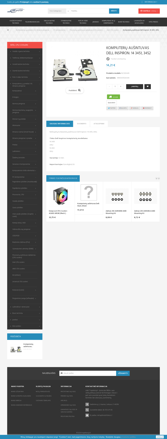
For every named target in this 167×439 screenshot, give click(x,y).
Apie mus (64, 400)
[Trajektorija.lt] (24, 10)
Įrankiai (15, 320)
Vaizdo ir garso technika (20, 51)
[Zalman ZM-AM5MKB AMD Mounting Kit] (117, 196)
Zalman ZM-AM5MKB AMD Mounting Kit (116, 212)
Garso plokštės (17, 207)
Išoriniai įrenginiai (18, 103)
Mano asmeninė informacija (21, 405)
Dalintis (123, 108)
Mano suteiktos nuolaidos (21, 396)
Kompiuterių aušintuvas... (28, 345)
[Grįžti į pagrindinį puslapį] (8, 30)
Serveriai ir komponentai (21, 164)
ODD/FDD (15, 235)
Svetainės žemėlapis (43, 400)
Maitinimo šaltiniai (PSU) (21, 242)
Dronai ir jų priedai (19, 119)
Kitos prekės (16, 326)
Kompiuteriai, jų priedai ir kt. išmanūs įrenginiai (22, 85)
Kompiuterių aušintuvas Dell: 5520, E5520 (88, 205)
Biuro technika (17, 313)
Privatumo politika (67, 416)
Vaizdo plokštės (18, 201)
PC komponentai (18, 177)
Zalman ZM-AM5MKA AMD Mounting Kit (144, 212)
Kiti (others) (16, 275)
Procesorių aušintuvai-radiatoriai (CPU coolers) (23, 256)
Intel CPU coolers (18, 262)
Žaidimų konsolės (18, 157)
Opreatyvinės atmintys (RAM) (22, 248)
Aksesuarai (16, 125)
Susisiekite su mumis (44, 396)
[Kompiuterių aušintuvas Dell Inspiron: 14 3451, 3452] (16, 349)
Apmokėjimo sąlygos (68, 405)
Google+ (135, 108)
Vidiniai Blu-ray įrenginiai (21, 229)
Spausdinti (111, 103)
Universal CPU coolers (20, 281)
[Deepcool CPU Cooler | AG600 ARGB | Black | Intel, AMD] (60, 196)
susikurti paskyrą (40, 2)
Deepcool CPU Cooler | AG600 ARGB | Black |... (58, 212)
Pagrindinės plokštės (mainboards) (24, 181)
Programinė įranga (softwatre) (23, 298)
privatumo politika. (128, 437)
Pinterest (147, 108)
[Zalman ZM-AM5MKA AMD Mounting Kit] (145, 196)
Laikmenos (16, 151)
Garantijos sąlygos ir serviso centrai (69, 410)
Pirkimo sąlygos (67, 396)
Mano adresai (16, 400)
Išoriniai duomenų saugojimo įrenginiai (22, 111)
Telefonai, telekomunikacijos (22, 58)
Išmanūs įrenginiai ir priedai (22, 138)
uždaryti (160, 437)
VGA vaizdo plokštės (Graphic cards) (23, 215)
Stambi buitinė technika (20, 71)
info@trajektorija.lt (104, 415)
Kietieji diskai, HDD (19, 223)
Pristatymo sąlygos (68, 391)
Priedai (14, 144)
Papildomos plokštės (19, 188)
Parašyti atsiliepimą (118, 58)
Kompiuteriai (17, 90)
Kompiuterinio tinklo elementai (23, 170)
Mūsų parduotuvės (43, 391)
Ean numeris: (111, 77)
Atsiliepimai (99, 123)
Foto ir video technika (20, 77)
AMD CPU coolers (18, 268)
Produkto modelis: (113, 73)
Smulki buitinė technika (20, 64)
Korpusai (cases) (18, 290)
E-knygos (15, 97)
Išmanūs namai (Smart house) (23, 132)
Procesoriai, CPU (18, 194)
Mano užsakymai (17, 391)
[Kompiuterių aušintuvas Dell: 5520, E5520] (89, 192)
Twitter (112, 108)
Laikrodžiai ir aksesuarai (20, 307)
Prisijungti (24, 2)
